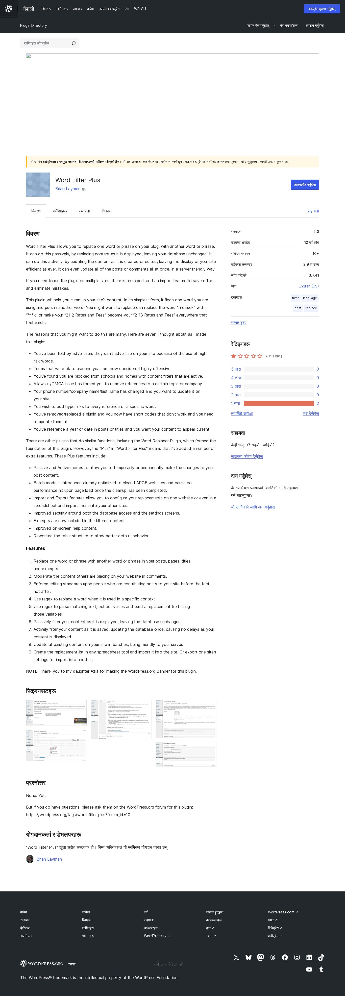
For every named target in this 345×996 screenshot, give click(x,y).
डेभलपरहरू (151, 928)
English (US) (309, 286)
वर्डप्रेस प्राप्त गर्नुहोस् (322, 9)
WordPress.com (283, 912)
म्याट (273, 920)
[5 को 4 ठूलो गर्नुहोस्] (209, 706)
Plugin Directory (33, 25)
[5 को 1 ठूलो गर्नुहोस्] (80, 706)
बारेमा (23, 912)
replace (311, 308)
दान (210, 928)
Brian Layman (68, 188)
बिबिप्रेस (275, 928)
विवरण (36, 210)
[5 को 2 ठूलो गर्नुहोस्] (80, 736)
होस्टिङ (25, 928)
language (310, 298)
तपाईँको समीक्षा (242, 413)
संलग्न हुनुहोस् (214, 912)
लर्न (146, 912)
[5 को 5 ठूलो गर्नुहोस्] (209, 748)
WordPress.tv (157, 936)
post (297, 308)
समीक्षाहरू (60, 210)
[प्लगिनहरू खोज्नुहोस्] (74, 43)
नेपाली (72, 964)
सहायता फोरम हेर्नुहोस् (247, 456)
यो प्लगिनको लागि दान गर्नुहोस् (253, 506)
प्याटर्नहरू (88, 936)
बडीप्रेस (275, 936)
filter (295, 298)
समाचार (25, 920)
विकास (107, 210)
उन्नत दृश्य (239, 322)
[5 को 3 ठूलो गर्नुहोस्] (144, 706)
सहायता (313, 210)
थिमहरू (86, 920)
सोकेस (86, 912)
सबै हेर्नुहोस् (311, 413)
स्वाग (211, 936)
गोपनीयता (26, 936)
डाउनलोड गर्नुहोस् (305, 184)
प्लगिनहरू (88, 928)
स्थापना (84, 210)
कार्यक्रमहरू (213, 920)
